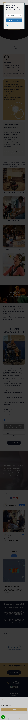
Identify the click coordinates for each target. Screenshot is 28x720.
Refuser (14, 713)
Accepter (14, 709)
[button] (26, 699)
